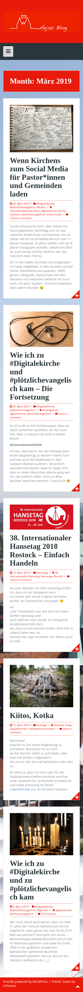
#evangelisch (50, 410)
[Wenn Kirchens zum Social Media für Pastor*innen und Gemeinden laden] (41, 128)
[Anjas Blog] (41, 21)
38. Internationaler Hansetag (34, 574)
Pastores (15, 214)
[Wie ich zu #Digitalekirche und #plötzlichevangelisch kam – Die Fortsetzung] (41, 329)
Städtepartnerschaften (41, 729)
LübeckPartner (18, 729)
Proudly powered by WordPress (25, 982)
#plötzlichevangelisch (22, 207)
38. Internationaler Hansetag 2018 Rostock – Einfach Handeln (40, 550)
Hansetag (42, 572)
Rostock (58, 576)
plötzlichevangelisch (33, 214)
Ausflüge (41, 725)
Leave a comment (20, 218)
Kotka (68, 725)
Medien (41, 207)
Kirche (62, 211)
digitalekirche (49, 211)
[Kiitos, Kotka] (41, 686)
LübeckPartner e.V (22, 789)
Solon (67, 982)
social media (54, 214)
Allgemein (43, 910)
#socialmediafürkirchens (25, 211)
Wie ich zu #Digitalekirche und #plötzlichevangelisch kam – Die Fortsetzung (41, 376)
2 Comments (48, 914)
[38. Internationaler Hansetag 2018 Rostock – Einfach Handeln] (41, 517)
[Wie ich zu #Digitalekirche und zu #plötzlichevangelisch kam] (41, 834)
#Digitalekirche (45, 203)
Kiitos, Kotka (32, 715)
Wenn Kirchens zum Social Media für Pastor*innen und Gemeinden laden (39, 177)
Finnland (59, 725)
